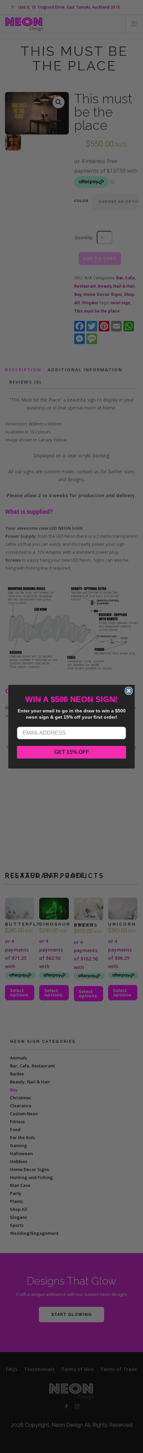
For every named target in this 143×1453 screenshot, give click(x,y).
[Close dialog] (128, 690)
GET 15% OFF (71, 752)
